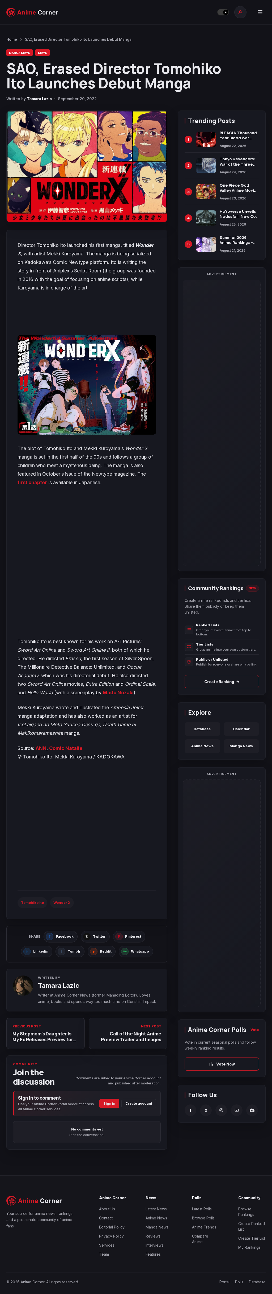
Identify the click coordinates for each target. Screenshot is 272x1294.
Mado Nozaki (118, 692)
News (42, 53)
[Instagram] (221, 1110)
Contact (106, 1218)
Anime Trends (204, 1227)
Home (11, 39)
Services (106, 1245)
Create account (138, 1103)
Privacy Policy (111, 1236)
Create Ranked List (251, 1226)
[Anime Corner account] (240, 12)
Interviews (154, 1245)
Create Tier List (251, 1238)
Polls (239, 1282)
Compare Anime (200, 1239)
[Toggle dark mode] (223, 12)
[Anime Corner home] (32, 12)
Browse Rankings (246, 1212)
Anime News (202, 746)
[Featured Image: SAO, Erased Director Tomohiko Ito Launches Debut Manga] (87, 166)
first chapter (32, 482)
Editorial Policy (112, 1227)
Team (104, 1254)
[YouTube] (237, 1110)
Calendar (241, 729)
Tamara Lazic (39, 98)
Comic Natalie (65, 748)
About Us (107, 1209)
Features (153, 1254)
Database (202, 729)
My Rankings (249, 1247)
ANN (41, 748)
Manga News (19, 53)
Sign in (109, 1103)
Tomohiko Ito (32, 902)
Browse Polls (203, 1218)
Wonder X (61, 902)
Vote (254, 1029)
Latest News (156, 1209)
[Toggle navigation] (260, 12)
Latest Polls (202, 1209)
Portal (224, 1282)
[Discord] (252, 1110)
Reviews (153, 1236)
